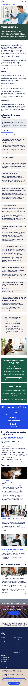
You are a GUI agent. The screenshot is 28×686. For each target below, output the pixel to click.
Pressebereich (4, 663)
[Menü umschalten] (25, 1)
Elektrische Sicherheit (18, 644)
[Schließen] (25, 670)
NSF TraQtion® (17, 652)
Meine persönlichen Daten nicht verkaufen (14, 680)
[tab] (7, 131)
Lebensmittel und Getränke (6, 639)
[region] (14, 677)
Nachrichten (3, 661)
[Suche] (23, 1)
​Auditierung (16, 639)
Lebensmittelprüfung (18, 648)
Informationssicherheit (18, 650)
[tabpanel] (14, 224)
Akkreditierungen (4, 667)
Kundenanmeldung (4, 665)
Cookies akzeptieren (14, 683)
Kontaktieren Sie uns (5, 659)
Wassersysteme (4, 641)
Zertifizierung (16, 641)
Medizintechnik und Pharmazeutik (9, 4)
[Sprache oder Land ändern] (20, 1)
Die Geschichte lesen (6, 594)
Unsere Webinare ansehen (11, 336)
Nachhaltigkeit (17, 646)
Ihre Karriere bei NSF (5, 657)
